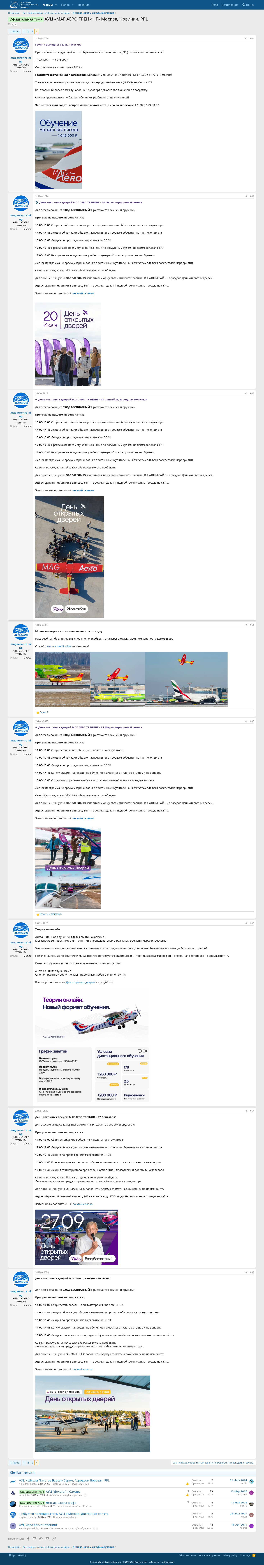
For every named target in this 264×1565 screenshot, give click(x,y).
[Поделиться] (246, 39)
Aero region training (29, 1528)
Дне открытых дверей (80, 982)
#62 (252, 196)
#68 (252, 1272)
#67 (252, 1110)
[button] (56, 5)
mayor (244, 1516)
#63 (252, 393)
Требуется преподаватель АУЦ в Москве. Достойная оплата (63, 1514)
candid (243, 1483)
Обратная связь (187, 1555)
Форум (48, 4)
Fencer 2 (242, 1505)
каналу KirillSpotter (59, 646)
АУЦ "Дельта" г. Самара (63, 1491)
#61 (252, 38)
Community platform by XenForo (118, 1562)
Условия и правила (209, 1555)
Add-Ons (153, 1562)
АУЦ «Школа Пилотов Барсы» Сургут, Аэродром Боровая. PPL (64, 1480)
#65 (252, 721)
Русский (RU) (18, 1555)
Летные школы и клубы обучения (71, 1483)
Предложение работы (64, 1517)
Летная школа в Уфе (61, 1503)
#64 (252, 624)
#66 (252, 923)
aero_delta (24, 1495)
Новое (65, 4)
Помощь (245, 1555)
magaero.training (20, 59)
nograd (243, 1527)
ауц (14, 24)
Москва (27, 71)
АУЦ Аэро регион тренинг (38, 1525)
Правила (83, 4)
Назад (15, 31)
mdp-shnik (242, 1494)
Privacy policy (230, 1555)
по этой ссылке (83, 490)
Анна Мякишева (28, 1483)
